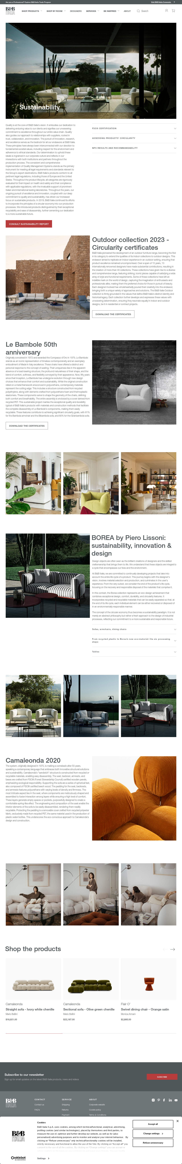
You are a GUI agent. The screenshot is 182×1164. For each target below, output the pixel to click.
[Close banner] (178, 1121)
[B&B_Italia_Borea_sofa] (91, 706)
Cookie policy (95, 1109)
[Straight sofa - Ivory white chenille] (33, 979)
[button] (163, 2)
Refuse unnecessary (153, 1143)
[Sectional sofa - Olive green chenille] (91, 979)
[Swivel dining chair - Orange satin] (148, 979)
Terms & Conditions (97, 1115)
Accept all (153, 1124)
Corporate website (97, 1104)
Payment (65, 1115)
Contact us (39, 1104)
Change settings (151, 1133)
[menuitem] (31, 10)
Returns (65, 1109)
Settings (41, 1158)
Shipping (66, 1104)
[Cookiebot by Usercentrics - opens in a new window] (18, 1158)
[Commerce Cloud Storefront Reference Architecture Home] (10, 11)
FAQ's (37, 1109)
